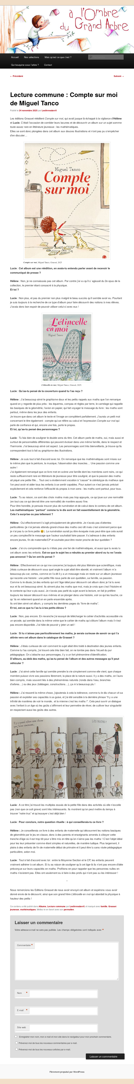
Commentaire (25, 945)
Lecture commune (56, 906)
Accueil (15, 57)
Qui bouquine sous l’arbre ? (25, 64)
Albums (42, 906)
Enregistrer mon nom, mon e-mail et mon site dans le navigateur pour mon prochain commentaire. (65, 1036)
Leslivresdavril (49, 110)
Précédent (16, 76)
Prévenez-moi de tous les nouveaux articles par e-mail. (45, 1049)
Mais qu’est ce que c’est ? (58, 57)
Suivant (119, 76)
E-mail (22, 1010)
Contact (48, 64)
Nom (22, 993)
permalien (69, 909)
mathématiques (28, 909)
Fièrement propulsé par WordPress (67, 1071)
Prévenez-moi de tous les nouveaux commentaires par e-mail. (48, 1042)
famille (104, 906)
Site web (21, 1027)
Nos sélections (31, 57)
